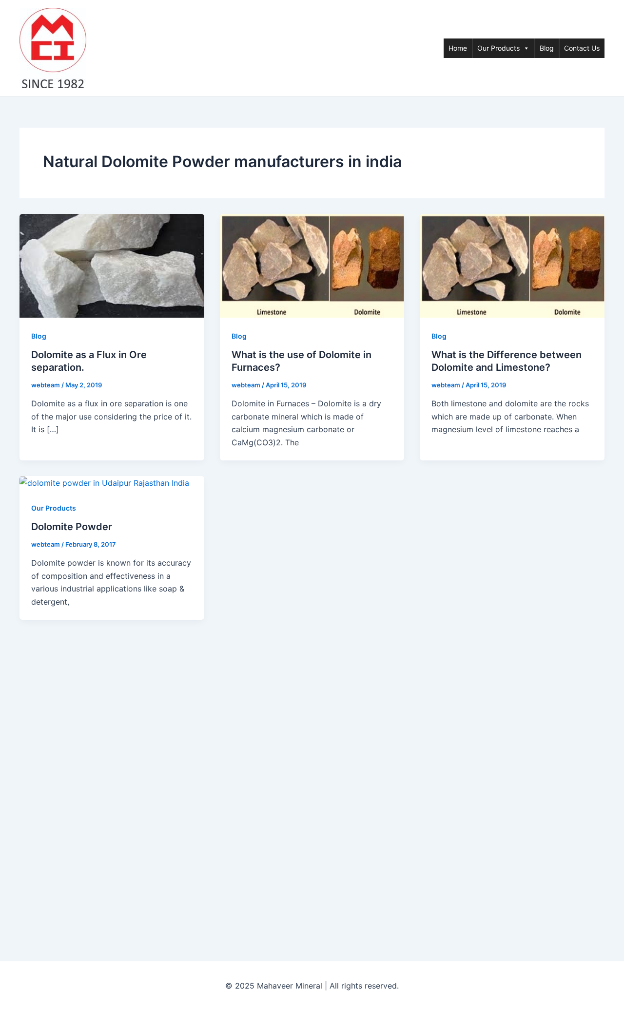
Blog (547, 48)
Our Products (498, 48)
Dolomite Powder (71, 527)
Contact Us (582, 48)
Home (457, 48)
